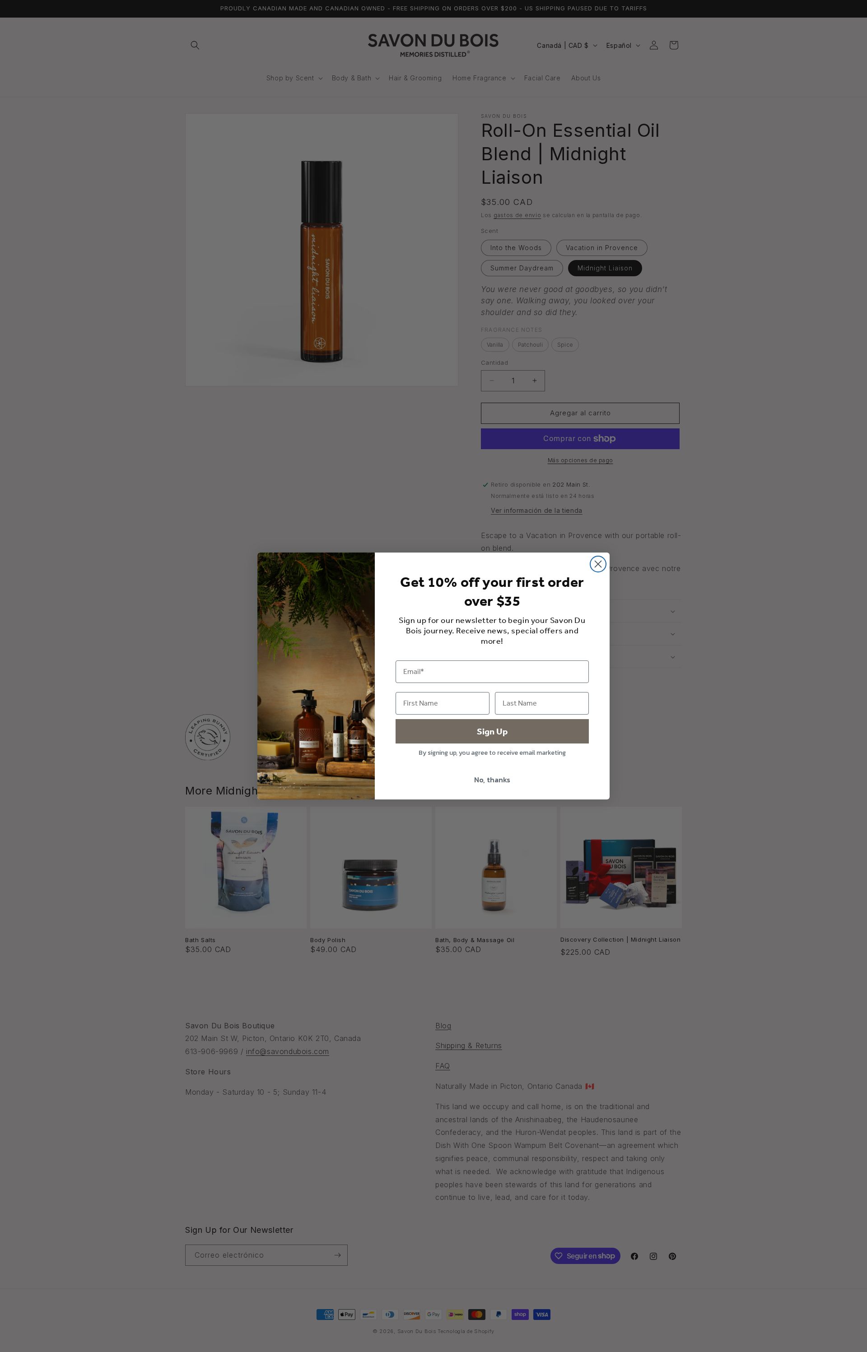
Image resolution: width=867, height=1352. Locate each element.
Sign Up (492, 731)
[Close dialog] (598, 564)
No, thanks (492, 779)
